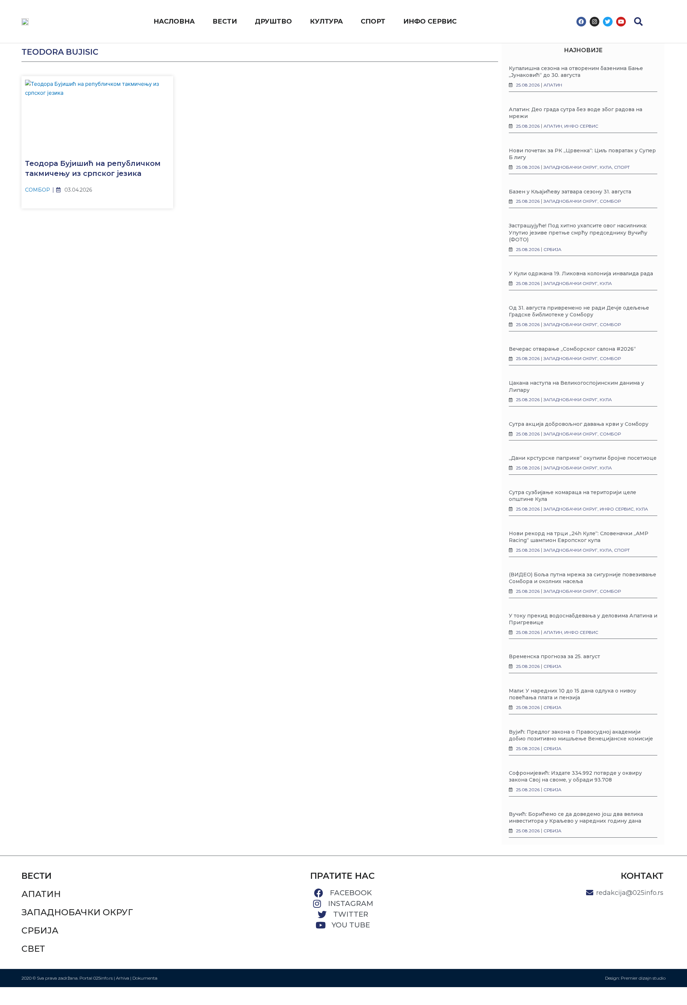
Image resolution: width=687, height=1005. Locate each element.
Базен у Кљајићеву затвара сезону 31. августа (570, 191)
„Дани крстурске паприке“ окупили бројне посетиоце (583, 458)
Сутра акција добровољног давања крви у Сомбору (578, 424)
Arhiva (122, 978)
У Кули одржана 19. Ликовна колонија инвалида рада (581, 273)
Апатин (41, 894)
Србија (39, 930)
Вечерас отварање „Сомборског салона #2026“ (572, 349)
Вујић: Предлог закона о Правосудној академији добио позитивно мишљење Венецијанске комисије (581, 735)
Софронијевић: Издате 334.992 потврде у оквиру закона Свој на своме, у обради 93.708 (575, 776)
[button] (638, 21)
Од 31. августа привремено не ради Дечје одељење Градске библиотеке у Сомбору (579, 311)
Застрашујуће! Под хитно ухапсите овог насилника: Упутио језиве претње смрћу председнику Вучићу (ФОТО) (578, 232)
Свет (33, 949)
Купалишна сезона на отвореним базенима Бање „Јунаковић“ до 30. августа (576, 72)
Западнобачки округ (77, 912)
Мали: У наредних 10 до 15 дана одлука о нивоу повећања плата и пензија (572, 694)
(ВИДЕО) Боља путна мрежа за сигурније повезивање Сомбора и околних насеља (582, 578)
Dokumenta (144, 978)
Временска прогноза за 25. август (554, 656)
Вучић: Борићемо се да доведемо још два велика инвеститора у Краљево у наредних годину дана (576, 817)
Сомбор (37, 190)
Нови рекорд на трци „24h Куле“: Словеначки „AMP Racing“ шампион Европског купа (578, 537)
